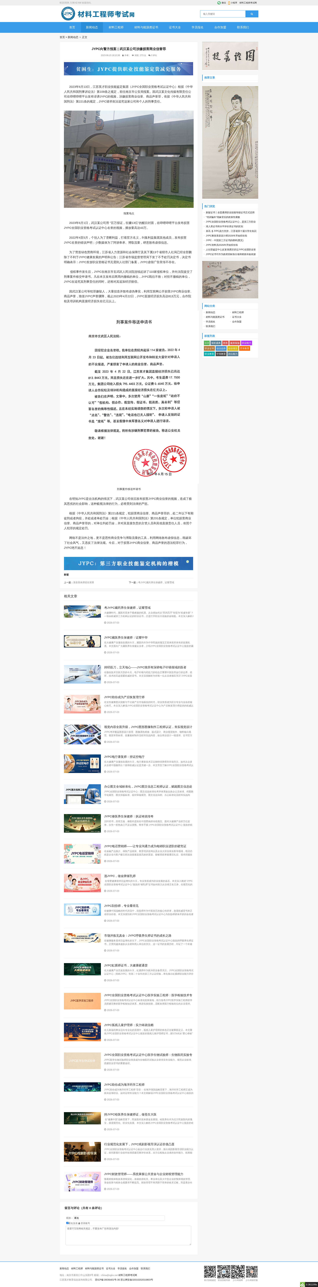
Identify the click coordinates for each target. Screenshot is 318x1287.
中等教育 (221, 354)
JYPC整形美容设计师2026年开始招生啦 (226, 235)
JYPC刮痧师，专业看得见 (121, 905)
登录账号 (85, 1223)
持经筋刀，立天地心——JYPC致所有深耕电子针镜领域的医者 (145, 667)
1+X (207, 343)
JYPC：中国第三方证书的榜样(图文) (224, 240)
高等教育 (244, 348)
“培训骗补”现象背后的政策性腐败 (223, 217)
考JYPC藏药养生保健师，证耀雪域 (156, 582)
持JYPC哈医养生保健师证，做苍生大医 (130, 1114)
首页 (72, 27)
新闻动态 (92, 27)
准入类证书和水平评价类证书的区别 (224, 226)
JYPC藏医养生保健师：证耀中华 (126, 637)
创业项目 (233, 348)
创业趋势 (221, 348)
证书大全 (175, 27)
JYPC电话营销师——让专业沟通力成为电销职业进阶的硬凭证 (145, 846)
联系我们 (243, 27)
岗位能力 (233, 354)
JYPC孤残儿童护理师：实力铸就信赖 (129, 1025)
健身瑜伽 (234, 343)
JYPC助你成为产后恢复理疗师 (124, 697)
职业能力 (246, 343)
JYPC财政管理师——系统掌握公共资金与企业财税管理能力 (143, 1174)
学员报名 (198, 27)
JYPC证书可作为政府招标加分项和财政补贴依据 (231, 254)
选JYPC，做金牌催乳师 (120, 876)
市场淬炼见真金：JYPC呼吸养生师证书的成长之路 (137, 935)
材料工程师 (116, 27)
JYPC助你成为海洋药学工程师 (124, 1084)
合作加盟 (220, 27)
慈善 (225, 343)
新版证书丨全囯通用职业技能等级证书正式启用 (230, 212)
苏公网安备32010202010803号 (137, 1279)
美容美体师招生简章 (83, 582)
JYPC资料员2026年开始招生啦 (222, 245)
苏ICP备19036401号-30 (107, 1279)
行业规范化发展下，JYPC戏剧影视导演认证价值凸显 (139, 1144)
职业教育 (209, 354)
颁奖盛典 (216, 343)
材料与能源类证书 (146, 27)
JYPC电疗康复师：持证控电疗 (124, 756)
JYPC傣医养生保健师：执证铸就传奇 (129, 816)
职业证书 (209, 348)
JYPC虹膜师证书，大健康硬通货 (126, 965)
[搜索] (251, 14)
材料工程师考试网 (248, 2)
